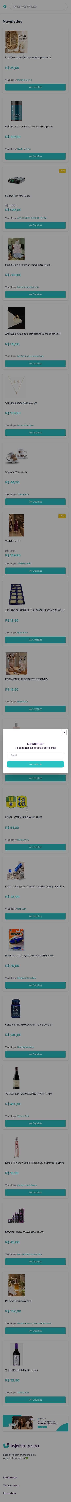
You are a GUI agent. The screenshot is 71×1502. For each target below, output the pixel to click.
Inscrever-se (35, 764)
